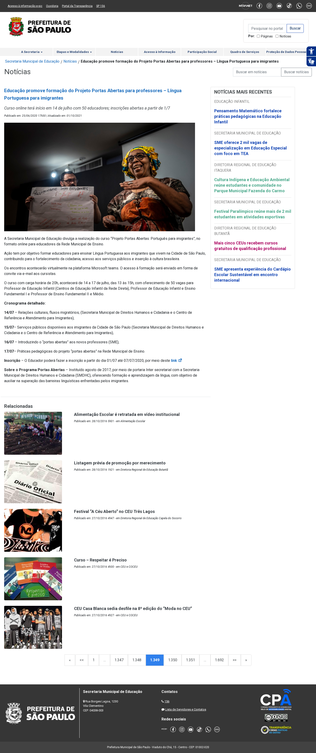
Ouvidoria (52, 6)
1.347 (119, 660)
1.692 (219, 660)
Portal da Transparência (77, 6)
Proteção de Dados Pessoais (287, 52)
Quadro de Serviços (244, 52)
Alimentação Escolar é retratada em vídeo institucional (127, 414)
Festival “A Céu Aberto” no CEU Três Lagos (114, 511)
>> (234, 660)
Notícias (285, 36)
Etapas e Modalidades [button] (73, 52)
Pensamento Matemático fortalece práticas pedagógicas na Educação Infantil (248, 116)
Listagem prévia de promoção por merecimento (120, 462)
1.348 (136, 660)
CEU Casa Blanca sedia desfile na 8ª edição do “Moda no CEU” (133, 608)
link (177, 360)
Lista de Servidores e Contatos (185, 709)
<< (82, 660)
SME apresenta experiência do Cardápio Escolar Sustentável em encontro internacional (252, 275)
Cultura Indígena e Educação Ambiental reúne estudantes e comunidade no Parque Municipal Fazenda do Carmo (252, 185)
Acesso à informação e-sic (25, 6)
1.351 (190, 660)
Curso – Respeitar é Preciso (100, 560)
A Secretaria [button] (30, 52)
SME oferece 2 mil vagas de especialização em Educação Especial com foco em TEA (250, 148)
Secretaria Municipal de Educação (32, 61)
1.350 (172, 660)
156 (166, 701)
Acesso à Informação (159, 52)
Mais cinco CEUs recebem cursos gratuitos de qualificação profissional (250, 246)
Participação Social (202, 52)
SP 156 (100, 6)
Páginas (267, 36)
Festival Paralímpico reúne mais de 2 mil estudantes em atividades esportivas (252, 214)
